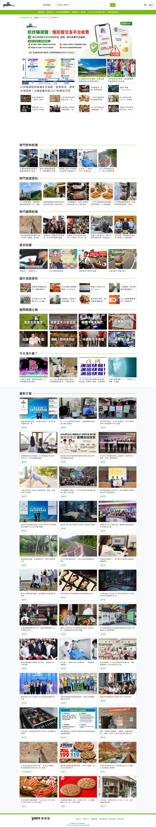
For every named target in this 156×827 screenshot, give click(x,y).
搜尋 (83, 12)
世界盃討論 (113, 12)
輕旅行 (50, 12)
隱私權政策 (103, 819)
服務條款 (94, 819)
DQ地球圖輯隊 (63, 12)
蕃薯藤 (8, 4)
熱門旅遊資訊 (29, 178)
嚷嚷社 (75, 12)
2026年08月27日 (26, 18)
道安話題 (26, 245)
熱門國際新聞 (29, 212)
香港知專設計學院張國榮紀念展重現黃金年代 (76, 594)
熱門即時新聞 (29, 145)
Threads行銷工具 (96, 12)
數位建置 (112, 819)
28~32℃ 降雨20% (50, 17)
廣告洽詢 (121, 819)
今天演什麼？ (29, 353)
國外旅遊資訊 (29, 278)
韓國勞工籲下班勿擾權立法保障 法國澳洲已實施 (77, 525)
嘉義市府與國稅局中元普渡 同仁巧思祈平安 (115, 697)
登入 (146, 5)
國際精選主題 (29, 310)
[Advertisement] (74, 128)
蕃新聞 (41, 12)
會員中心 (86, 819)
